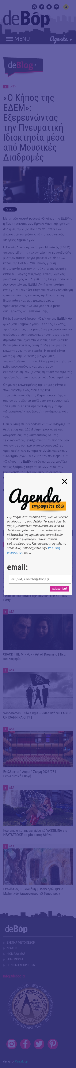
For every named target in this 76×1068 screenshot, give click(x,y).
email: (17, 567)
